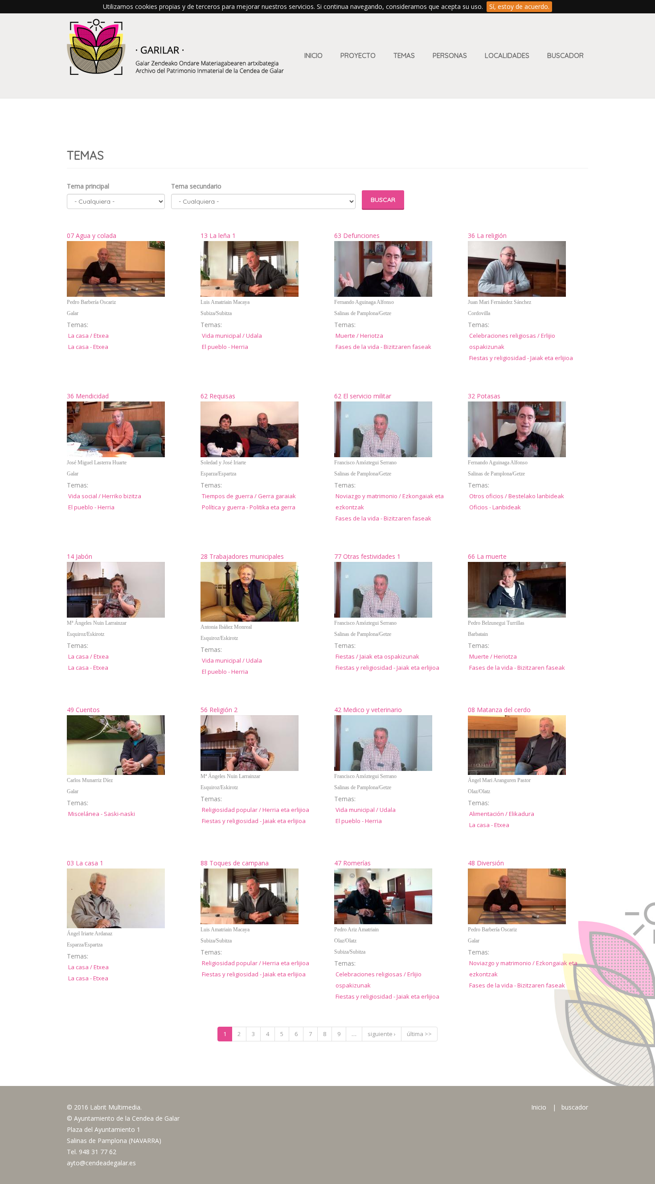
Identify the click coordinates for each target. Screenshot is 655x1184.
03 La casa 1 (85, 863)
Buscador (565, 55)
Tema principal (88, 186)
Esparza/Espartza (218, 474)
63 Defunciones (357, 235)
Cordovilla (479, 313)
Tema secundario (196, 186)
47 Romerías (352, 863)
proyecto (358, 55)
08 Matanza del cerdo (499, 709)
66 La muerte (487, 556)
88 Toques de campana (235, 863)
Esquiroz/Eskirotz (85, 634)
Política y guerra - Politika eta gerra (248, 507)
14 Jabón (79, 556)
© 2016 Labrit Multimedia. (104, 1107)
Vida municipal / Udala (232, 336)
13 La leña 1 (218, 235)
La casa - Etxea (88, 347)
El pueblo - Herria (225, 347)
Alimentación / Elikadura (501, 814)
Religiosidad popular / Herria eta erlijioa (255, 810)
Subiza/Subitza (216, 313)
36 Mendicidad (88, 396)
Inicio (313, 55)
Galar (72, 313)
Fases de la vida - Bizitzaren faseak (383, 347)
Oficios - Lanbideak (495, 507)
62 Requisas (218, 396)
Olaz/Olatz (479, 791)
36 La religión (487, 235)
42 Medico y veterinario (368, 709)
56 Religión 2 (219, 709)
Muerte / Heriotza (359, 336)
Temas (404, 55)
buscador (574, 1107)
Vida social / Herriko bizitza (104, 496)
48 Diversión (486, 863)
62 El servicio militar (362, 396)
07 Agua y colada (91, 235)
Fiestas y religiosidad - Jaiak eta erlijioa (521, 358)
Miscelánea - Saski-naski (101, 814)
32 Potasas (484, 396)
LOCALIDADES (507, 55)
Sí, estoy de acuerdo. (519, 6)
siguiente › (382, 1034)
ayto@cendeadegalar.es (101, 1163)
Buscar (383, 200)
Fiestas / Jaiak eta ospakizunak (377, 656)
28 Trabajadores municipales (242, 556)
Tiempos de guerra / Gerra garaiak (249, 496)
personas (450, 55)
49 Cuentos (83, 709)
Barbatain (478, 634)
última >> (419, 1034)
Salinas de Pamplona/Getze (362, 313)
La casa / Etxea (88, 336)
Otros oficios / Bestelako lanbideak (516, 496)
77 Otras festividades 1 (367, 556)
